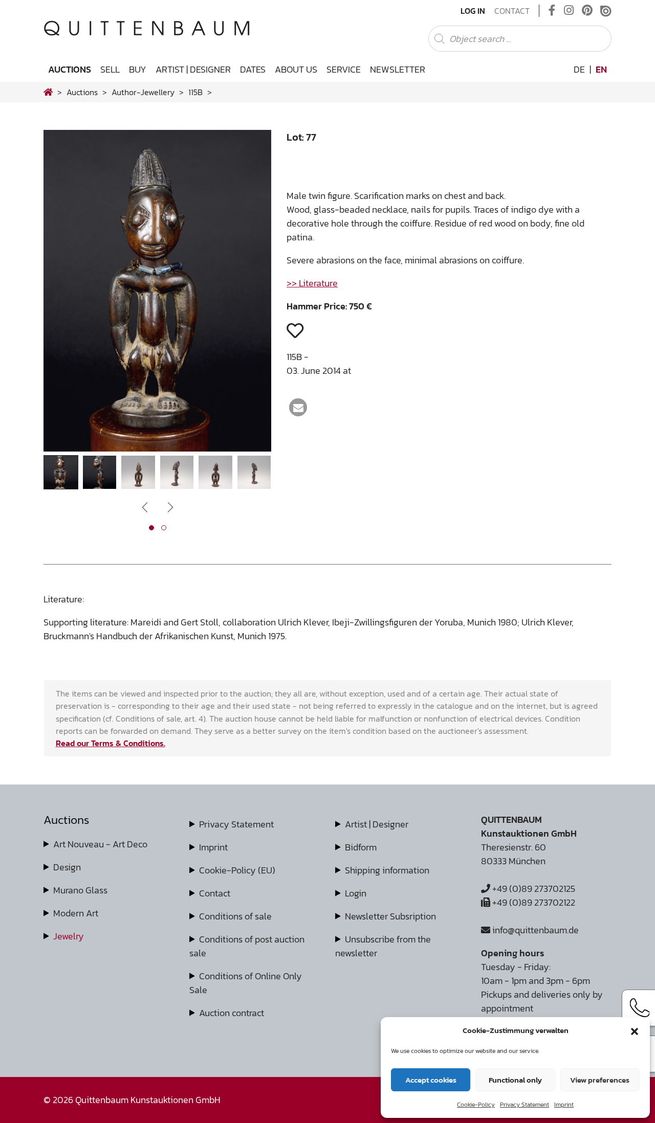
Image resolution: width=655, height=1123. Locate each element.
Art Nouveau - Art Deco (100, 844)
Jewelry (68, 936)
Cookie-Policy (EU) (237, 870)
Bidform (361, 847)
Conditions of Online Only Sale (245, 983)
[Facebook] (552, 10)
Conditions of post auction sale (246, 946)
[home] (48, 92)
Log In (473, 11)
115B (195, 92)
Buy (137, 69)
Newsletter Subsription (390, 916)
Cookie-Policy (476, 1104)
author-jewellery (143, 92)
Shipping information (387, 870)
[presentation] (67, 293)
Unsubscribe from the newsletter (383, 946)
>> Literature (312, 283)
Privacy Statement (524, 1104)
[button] (634, 1030)
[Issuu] (606, 11)
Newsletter (397, 69)
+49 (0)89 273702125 (532, 888)
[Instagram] (569, 10)
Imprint (564, 1104)
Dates (253, 69)
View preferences (599, 1080)
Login (355, 893)
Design (67, 867)
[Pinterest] (587, 10)
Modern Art (75, 913)
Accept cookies (430, 1080)
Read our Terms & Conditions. (110, 743)
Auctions (69, 69)
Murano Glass (80, 890)
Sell (110, 69)
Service (343, 69)
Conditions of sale (235, 916)
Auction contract (231, 1013)
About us (296, 69)
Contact (512, 11)
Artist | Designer (193, 69)
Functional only (515, 1080)
